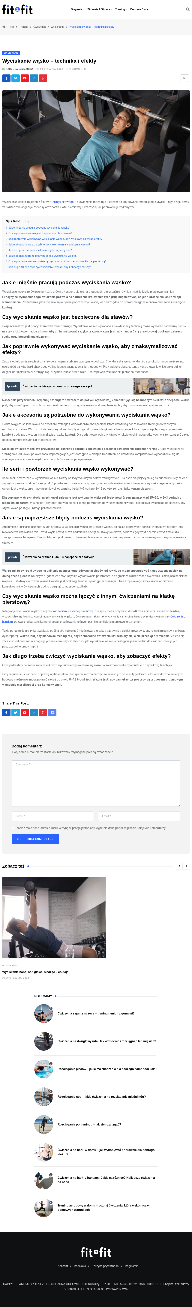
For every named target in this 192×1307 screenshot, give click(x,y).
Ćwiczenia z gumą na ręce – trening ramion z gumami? (96, 1013)
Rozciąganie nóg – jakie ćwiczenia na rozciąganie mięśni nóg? (102, 1096)
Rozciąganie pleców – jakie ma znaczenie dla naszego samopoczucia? (107, 1069)
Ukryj (26, 221)
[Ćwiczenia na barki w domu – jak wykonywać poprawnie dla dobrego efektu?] (43, 1152)
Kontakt (63, 1266)
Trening (120, 9)
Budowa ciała (139, 9)
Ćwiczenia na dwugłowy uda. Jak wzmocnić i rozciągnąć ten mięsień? (107, 1041)
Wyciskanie (9, 965)
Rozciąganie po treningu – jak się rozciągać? (89, 1124)
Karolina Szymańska (19, 69)
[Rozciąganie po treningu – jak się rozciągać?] (43, 1124)
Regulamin (131, 1266)
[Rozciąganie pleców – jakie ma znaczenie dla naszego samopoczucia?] (43, 1069)
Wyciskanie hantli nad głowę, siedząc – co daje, (35, 972)
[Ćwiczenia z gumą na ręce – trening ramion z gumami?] (43, 1013)
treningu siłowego (62, 202)
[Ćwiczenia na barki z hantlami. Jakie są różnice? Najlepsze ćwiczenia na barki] (43, 1180)
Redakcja (80, 1266)
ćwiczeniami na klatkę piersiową (72, 611)
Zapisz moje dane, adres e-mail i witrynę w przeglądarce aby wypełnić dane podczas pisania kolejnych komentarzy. (91, 828)
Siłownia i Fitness (98, 9)
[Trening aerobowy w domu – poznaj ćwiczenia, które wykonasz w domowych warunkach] (43, 1207)
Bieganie (76, 9)
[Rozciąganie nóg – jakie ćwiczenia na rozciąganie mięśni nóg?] (43, 1096)
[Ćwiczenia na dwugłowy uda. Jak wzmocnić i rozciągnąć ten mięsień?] (43, 1041)
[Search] (188, 9)
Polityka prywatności (105, 1266)
